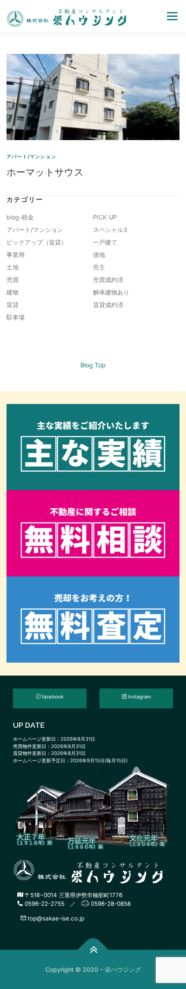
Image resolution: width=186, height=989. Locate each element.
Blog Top (93, 365)
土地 (12, 267)
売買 (12, 279)
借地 (99, 254)
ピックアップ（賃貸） (36, 242)
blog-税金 (20, 217)
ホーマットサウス (44, 171)
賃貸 (12, 304)
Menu (172, 16)
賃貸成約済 (108, 304)
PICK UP (105, 217)
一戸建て (105, 242)
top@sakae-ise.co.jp (55, 918)
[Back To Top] (93, 950)
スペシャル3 (110, 229)
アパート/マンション (31, 156)
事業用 (15, 254)
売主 (99, 267)
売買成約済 (108, 279)
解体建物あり (111, 292)
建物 (12, 292)
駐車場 (15, 317)
